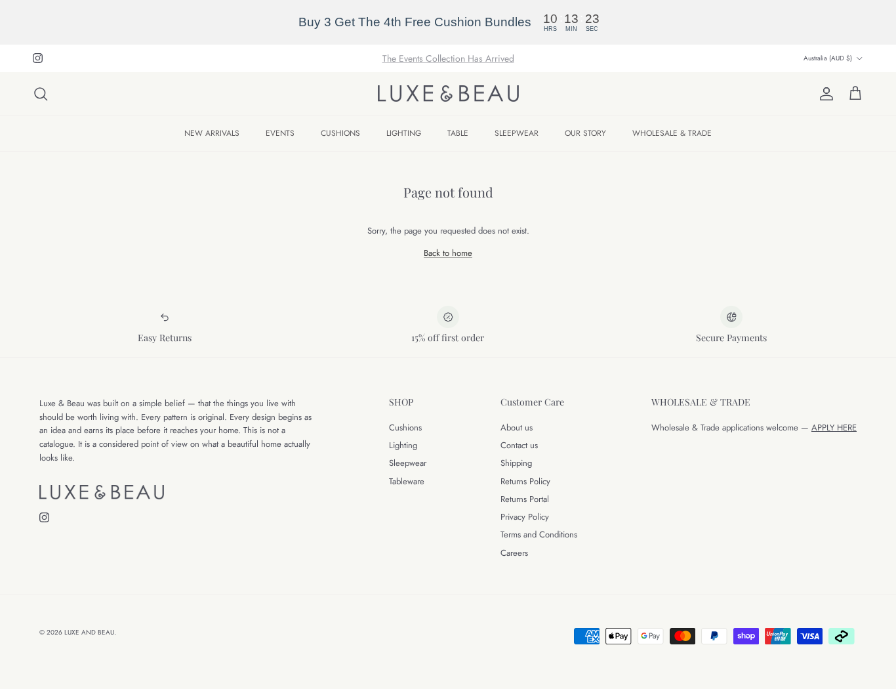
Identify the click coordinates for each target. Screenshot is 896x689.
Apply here (834, 427)
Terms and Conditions (538, 534)
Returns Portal (524, 499)
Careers (514, 553)
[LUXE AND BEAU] (448, 93)
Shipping (516, 463)
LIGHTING (403, 133)
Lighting (403, 445)
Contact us (519, 445)
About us (516, 427)
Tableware (406, 481)
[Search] (41, 94)
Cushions (405, 427)
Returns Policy (525, 481)
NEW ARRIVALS (211, 133)
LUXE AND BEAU (89, 632)
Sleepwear (407, 463)
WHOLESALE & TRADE (672, 133)
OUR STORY (585, 133)
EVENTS (280, 133)
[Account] (823, 94)
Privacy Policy (524, 517)
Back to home (448, 253)
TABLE (457, 133)
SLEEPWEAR (517, 133)
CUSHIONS (340, 133)
